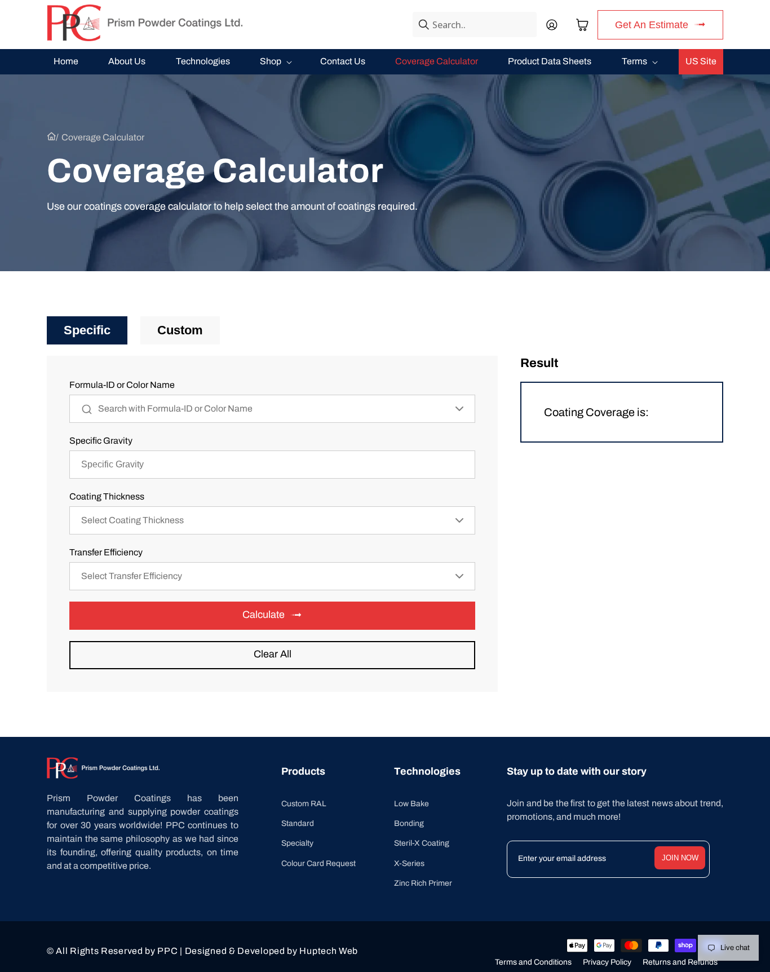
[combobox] (475, 24)
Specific (87, 330)
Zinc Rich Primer (423, 883)
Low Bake (411, 803)
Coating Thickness (106, 496)
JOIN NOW (680, 858)
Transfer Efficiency (106, 552)
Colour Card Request (318, 863)
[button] (582, 25)
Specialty (297, 843)
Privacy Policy (607, 962)
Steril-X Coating (421, 843)
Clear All (272, 654)
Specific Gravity (100, 440)
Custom (180, 330)
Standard (297, 823)
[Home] (51, 137)
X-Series (409, 863)
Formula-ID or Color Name (122, 385)
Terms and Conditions (533, 962)
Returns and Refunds (680, 962)
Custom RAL (303, 803)
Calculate (263, 614)
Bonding (409, 823)
